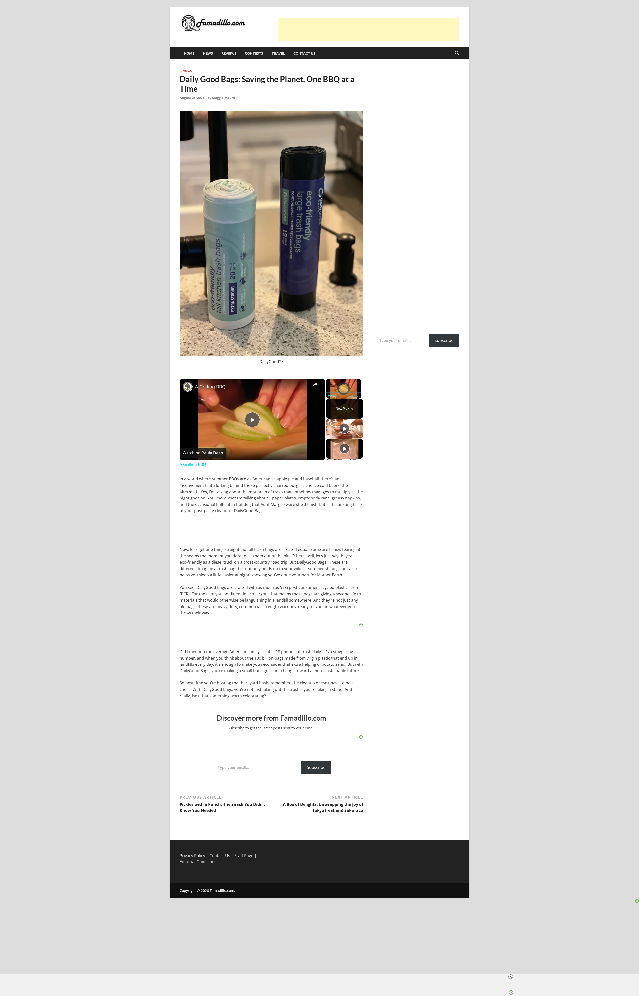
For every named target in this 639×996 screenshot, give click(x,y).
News (208, 53)
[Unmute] (335, 396)
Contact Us (304, 53)
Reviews (228, 53)
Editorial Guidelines (198, 861)
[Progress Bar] (343, 392)
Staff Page (243, 855)
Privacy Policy (192, 855)
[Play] (329, 396)
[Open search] (457, 53)
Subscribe (316, 767)
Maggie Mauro (223, 97)
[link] (188, 387)
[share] (315, 384)
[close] (510, 976)
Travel (278, 53)
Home (189, 53)
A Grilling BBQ (210, 387)
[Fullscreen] (358, 396)
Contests (254, 53)
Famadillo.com (222, 890)
